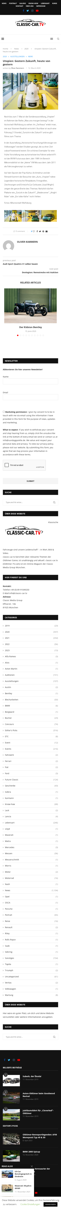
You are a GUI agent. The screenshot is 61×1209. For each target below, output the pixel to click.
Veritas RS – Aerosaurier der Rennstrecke (36, 1170)
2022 (31, 644)
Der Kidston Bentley (30, 327)
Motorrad (31, 878)
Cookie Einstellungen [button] (30, 1204)
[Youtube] (37, 10)
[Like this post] (34, 231)
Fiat (31, 767)
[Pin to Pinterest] (43, 231)
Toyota (31, 964)
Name (6, 376)
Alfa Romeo (31, 656)
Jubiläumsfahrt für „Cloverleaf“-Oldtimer (38, 1112)
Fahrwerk (31, 755)
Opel (31, 896)
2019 (31, 625)
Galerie (22, 3)
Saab (31, 945)
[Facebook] (23, 10)
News (4, 3)
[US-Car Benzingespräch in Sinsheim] (7, 1174)
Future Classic (31, 779)
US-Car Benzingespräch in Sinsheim (23, 1174)
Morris (31, 865)
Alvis (31, 662)
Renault (31, 927)
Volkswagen (31, 988)
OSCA (31, 902)
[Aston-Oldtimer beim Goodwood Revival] (11, 1097)
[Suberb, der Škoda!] (11, 1080)
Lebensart (45, 3)
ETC (31, 736)
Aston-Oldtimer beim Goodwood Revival (39, 1095)
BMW (31, 705)
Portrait (13, 3)
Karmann (31, 798)
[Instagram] (32, 10)
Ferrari (31, 761)
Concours (31, 724)
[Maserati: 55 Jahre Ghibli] (7, 1188)
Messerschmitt (31, 859)
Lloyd (31, 828)
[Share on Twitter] (40, 231)
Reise (31, 921)
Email (5, 392)
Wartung (31, 995)
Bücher (31, 718)
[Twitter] (28, 10)
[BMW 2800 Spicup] (11, 1156)
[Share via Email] (47, 231)
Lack (31, 810)
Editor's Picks (31, 730)
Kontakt (19, 6)
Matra (31, 841)
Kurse (54, 3)
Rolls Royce (31, 939)
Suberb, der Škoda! (32, 1076)
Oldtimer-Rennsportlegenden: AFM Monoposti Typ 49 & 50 (40, 1136)
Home (5, 48)
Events (31, 748)
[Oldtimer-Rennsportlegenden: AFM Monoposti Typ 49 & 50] (11, 1139)
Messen (31, 853)
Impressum (40, 6)
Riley (31, 933)
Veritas (31, 982)
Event (31, 742)
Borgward (31, 712)
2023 (31, 650)
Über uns (29, 6)
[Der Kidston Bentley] (30, 305)
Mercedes (31, 847)
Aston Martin (31, 668)
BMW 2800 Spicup (31, 1151)
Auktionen (31, 675)
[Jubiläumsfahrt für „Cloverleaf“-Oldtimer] (11, 1114)
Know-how (33, 3)
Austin (31, 687)
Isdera (31, 792)
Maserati (31, 835)
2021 (31, 638)
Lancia (31, 816)
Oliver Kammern (17, 68)
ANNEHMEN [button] (50, 1204)
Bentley (31, 693)
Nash (31, 884)
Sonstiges (31, 958)
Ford (31, 773)
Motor (31, 872)
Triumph (31, 970)
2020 (26, 48)
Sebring (31, 952)
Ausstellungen (17, 57)
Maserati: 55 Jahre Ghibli (23, 1187)
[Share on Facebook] (37, 231)
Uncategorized (31, 976)
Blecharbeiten (31, 699)
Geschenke (31, 785)
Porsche (31, 908)
